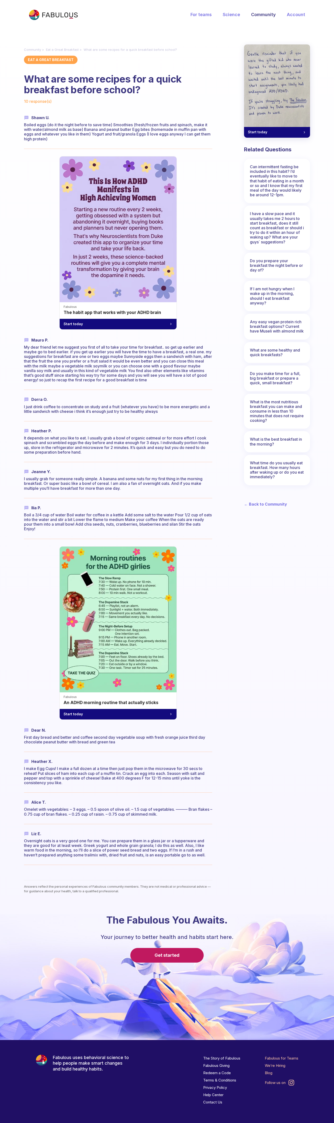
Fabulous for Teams (281, 1058)
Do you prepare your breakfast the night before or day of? (276, 265)
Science (231, 14)
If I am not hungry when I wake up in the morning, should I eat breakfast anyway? (272, 295)
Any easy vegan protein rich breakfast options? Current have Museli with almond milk (277, 326)
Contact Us (212, 1102)
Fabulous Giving (216, 1065)
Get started (167, 955)
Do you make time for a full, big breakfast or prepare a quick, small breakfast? (275, 378)
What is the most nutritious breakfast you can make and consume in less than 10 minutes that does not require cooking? (277, 411)
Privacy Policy (215, 1087)
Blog (268, 1073)
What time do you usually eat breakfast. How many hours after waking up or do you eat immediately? (277, 469)
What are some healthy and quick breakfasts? (275, 352)
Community (263, 14)
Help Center (213, 1094)
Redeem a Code (217, 1073)
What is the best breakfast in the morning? (276, 441)
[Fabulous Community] (53, 15)
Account (296, 14)
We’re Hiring (275, 1065)
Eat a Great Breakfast (62, 50)
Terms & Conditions (219, 1080)
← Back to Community (265, 504)
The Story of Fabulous (221, 1058)
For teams (201, 14)
